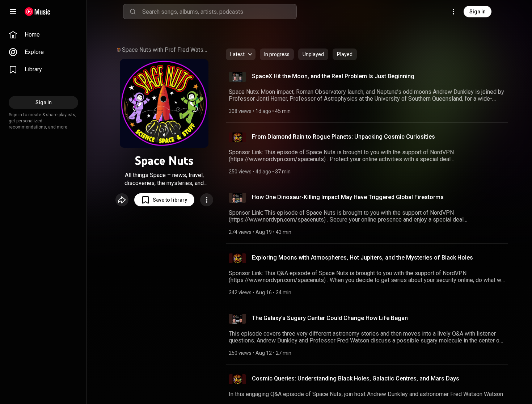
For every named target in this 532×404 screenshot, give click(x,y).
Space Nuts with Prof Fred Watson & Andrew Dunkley (166, 49)
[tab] (277, 54)
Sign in (477, 11)
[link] (43, 34)
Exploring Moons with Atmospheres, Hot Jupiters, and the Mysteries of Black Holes (362, 257)
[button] (164, 199)
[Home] (37, 11)
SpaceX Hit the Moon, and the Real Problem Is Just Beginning (333, 76)
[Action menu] (206, 199)
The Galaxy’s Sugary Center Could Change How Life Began (330, 318)
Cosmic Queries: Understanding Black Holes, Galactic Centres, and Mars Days (355, 378)
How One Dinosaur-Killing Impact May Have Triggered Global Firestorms (348, 197)
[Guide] (13, 11)
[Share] (122, 200)
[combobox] (219, 11)
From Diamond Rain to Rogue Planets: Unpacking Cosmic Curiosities (343, 136)
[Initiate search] (133, 11)
